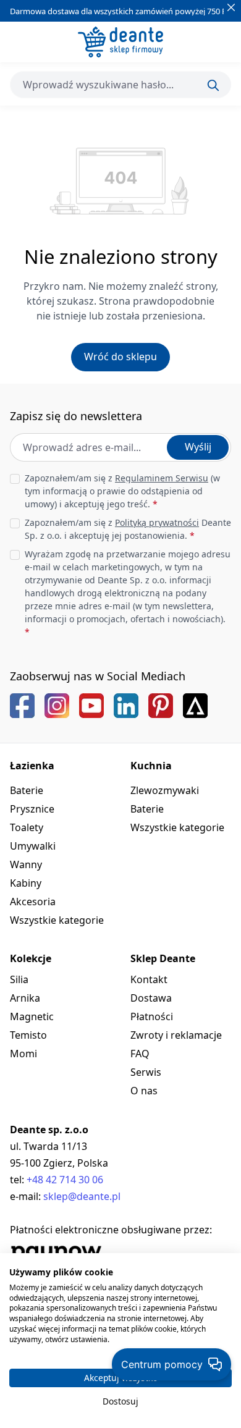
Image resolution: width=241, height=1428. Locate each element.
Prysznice (32, 809)
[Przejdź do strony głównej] (120, 42)
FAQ (140, 1053)
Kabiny (25, 883)
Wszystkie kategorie (57, 920)
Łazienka (32, 765)
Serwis (145, 1072)
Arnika (25, 998)
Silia (19, 979)
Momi (23, 1053)
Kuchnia (151, 765)
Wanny (26, 864)
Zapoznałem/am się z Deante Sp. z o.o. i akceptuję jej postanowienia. (128, 529)
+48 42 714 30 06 (65, 1179)
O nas (144, 1090)
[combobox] (120, 84)
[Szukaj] (213, 85)
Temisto (28, 1035)
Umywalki (33, 846)
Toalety (26, 827)
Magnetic (32, 1016)
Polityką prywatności (157, 522)
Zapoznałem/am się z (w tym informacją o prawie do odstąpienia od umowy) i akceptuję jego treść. (122, 491)
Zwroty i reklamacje (176, 1035)
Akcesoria (33, 901)
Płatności (151, 1016)
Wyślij (198, 447)
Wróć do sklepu (120, 356)
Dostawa (151, 998)
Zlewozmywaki (164, 790)
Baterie (26, 790)
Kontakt (148, 979)
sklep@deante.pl (81, 1196)
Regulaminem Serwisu (161, 478)
